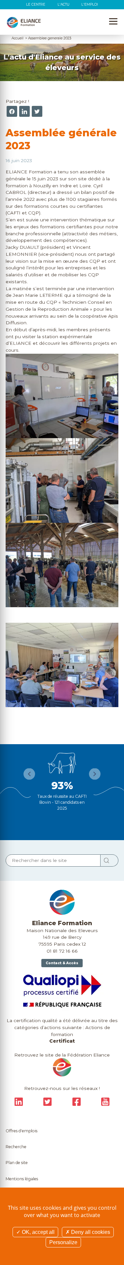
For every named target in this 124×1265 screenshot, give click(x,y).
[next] (95, 774)
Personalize (63, 1242)
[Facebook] (12, 111)
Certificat (62, 1041)
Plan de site (17, 1162)
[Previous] (29, 774)
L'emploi (89, 4)
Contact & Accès (62, 963)
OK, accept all (38, 1232)
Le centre (35, 4)
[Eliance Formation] (24, 22)
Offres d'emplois (21, 1130)
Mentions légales (22, 1178)
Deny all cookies (90, 1232)
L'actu (63, 4)
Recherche (16, 1146)
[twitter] (37, 111)
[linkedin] (24, 111)
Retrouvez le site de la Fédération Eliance (62, 1055)
